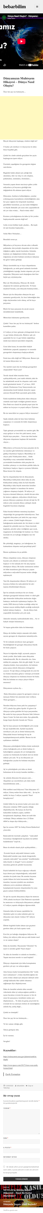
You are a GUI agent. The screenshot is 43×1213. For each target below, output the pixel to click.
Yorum (6, 1108)
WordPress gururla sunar (10, 1210)
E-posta (7, 1148)
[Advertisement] (21, 118)
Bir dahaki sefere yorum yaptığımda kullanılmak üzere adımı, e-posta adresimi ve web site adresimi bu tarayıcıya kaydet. (21, 1170)
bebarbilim (14, 6)
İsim (5, 1138)
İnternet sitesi (10, 1157)
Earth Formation (12, 1074)
